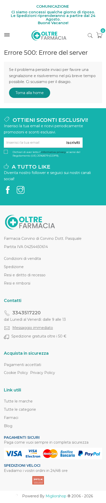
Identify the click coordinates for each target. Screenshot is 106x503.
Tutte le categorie (20, 409)
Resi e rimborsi (17, 283)
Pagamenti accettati (22, 364)
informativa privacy (53, 152)
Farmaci (11, 417)
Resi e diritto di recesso (25, 275)
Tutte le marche (18, 401)
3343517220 (26, 313)
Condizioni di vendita (22, 258)
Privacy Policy (42, 372)
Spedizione (14, 266)
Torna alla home (29, 92)
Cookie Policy (16, 372)
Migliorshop (56, 496)
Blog (8, 426)
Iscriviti (73, 142)
